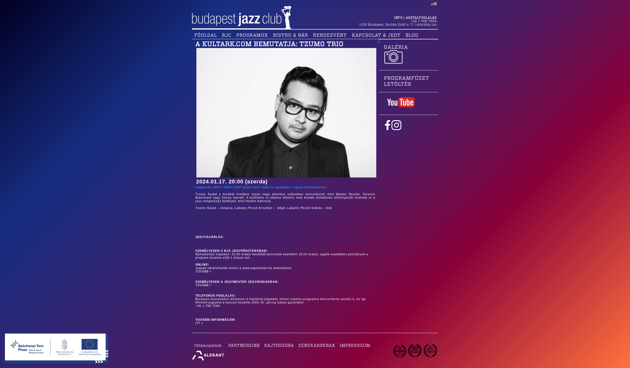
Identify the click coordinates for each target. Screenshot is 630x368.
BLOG (412, 35)
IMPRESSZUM (355, 346)
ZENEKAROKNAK (316, 346)
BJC (226, 35)
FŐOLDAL (205, 35)
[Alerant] (208, 361)
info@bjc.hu (427, 24)
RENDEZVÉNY (330, 35)
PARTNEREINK (244, 346)
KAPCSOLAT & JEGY (376, 35)
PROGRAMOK (252, 35)
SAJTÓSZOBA (279, 346)
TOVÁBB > (203, 271)
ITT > (199, 323)
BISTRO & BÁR (290, 35)
